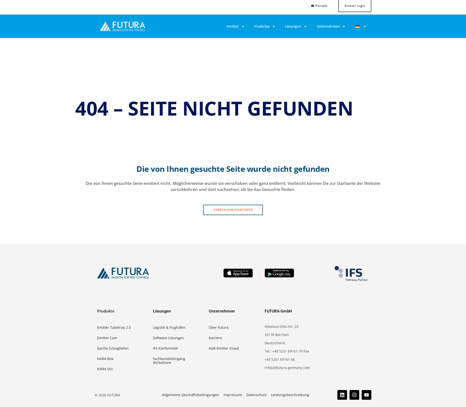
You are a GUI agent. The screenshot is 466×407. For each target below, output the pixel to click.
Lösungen (293, 26)
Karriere (215, 338)
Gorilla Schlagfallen (113, 348)
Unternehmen (328, 26)
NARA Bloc (105, 358)
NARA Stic (105, 369)
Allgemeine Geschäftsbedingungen (190, 394)
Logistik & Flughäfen (169, 327)
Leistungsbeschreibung (290, 394)
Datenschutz (256, 394)
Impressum (233, 394)
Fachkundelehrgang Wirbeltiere (169, 360)
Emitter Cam (107, 338)
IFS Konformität (165, 348)
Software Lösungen (168, 338)
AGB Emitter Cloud (224, 348)
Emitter (233, 26)
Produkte (262, 26)
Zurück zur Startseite (233, 210)
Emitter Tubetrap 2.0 (114, 327)
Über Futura (218, 327)
